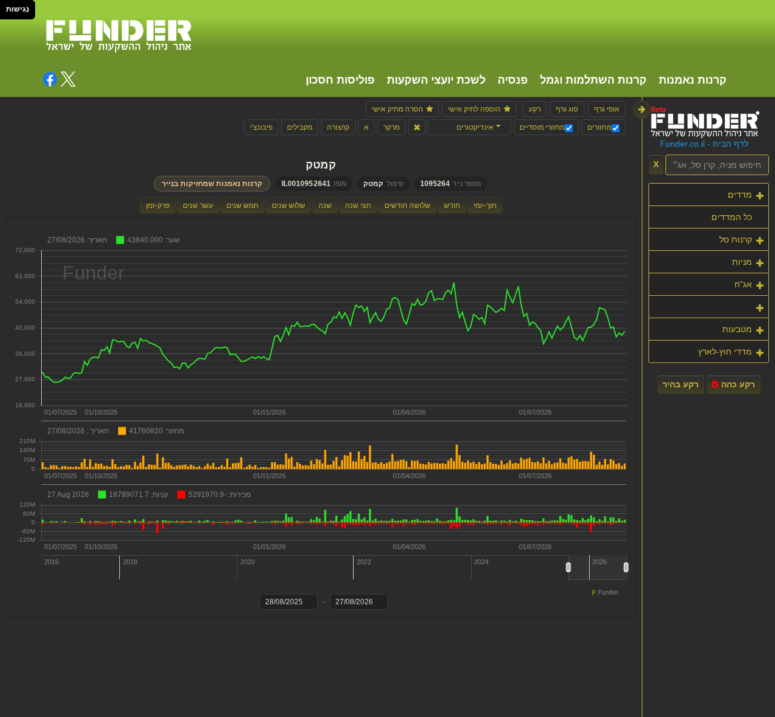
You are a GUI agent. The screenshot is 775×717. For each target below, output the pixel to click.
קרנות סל (735, 239)
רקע (535, 109)
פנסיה (513, 80)
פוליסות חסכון (340, 80)
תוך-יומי (484, 205)
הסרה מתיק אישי (397, 109)
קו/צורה (338, 127)
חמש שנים (242, 205)
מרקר (391, 127)
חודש (452, 205)
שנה (325, 205)
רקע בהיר (680, 384)
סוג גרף (567, 109)
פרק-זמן (158, 205)
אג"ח (743, 284)
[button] (469, 127)
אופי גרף (606, 109)
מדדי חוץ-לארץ (725, 351)
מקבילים (299, 127)
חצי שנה (358, 205)
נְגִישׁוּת (17, 9)
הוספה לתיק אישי (474, 109)
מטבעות (737, 329)
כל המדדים (731, 217)
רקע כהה (737, 384)
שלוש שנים (288, 205)
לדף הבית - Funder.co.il (704, 143)
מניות (742, 262)
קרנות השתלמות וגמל (593, 80)
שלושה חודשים (407, 205)
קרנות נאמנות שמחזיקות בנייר (212, 183)
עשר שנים (198, 205)
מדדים (740, 194)
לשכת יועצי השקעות (436, 80)
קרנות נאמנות (693, 80)
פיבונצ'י (261, 127)
